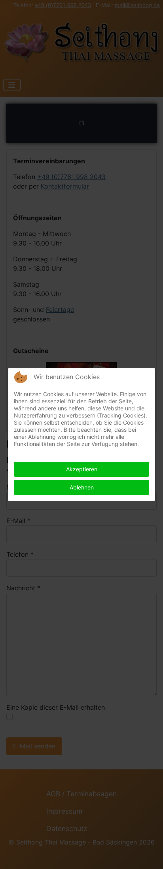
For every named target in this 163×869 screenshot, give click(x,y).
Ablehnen (82, 487)
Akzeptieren (81, 469)
